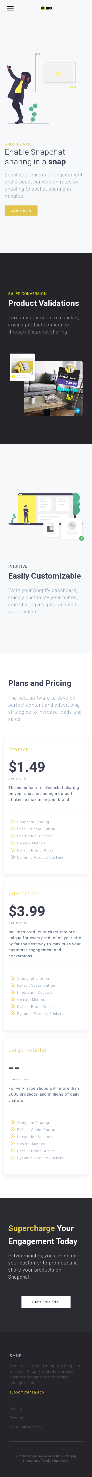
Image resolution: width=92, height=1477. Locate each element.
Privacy (16, 1418)
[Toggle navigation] (10, 8)
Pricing (15, 1408)
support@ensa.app (26, 1392)
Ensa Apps (61, 1460)
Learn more (21, 210)
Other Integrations (25, 1427)
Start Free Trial (45, 1302)
